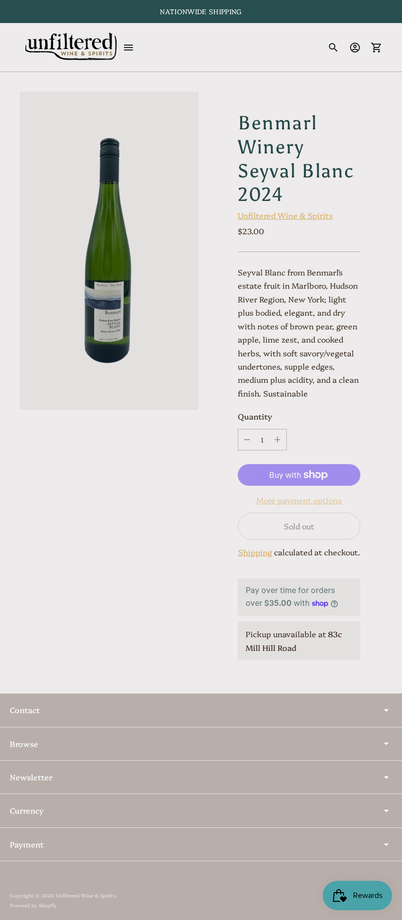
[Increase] (277, 439)
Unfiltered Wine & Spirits (285, 215)
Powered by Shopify (33, 905)
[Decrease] (247, 439)
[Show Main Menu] (128, 47)
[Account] (355, 47)
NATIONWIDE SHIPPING (201, 11)
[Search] (333, 47)
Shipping (255, 552)
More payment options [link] (299, 500)
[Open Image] (109, 251)
